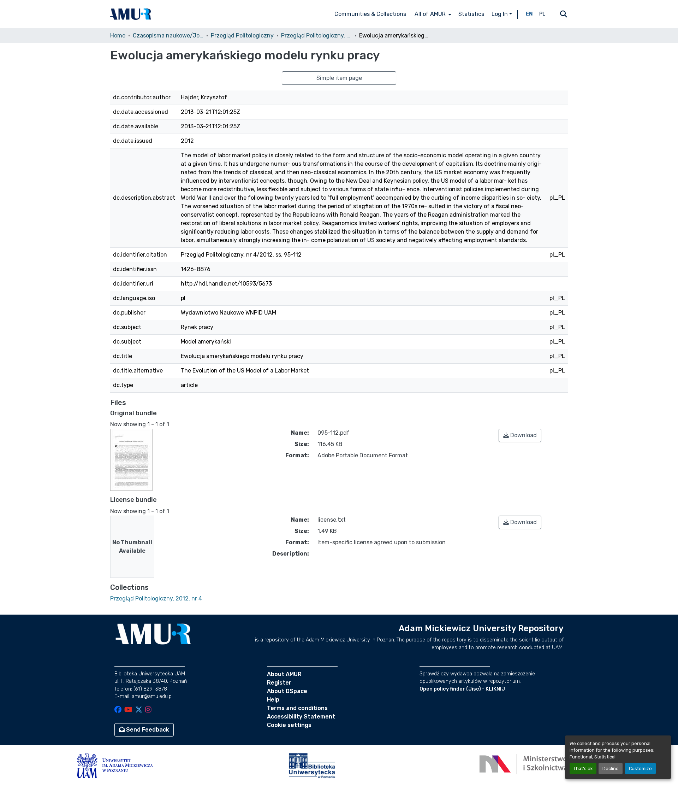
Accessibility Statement (301, 716)
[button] (130, 14)
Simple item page (339, 78)
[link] (520, 435)
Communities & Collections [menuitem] (370, 14)
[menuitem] (432, 14)
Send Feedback (147, 729)
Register (279, 682)
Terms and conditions (297, 708)
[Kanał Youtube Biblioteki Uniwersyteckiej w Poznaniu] (128, 710)
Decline (610, 768)
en (529, 14)
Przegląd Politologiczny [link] (242, 35)
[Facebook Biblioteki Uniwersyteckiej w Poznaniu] (117, 710)
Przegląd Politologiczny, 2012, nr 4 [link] (316, 35)
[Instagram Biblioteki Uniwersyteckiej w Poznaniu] (148, 710)
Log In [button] (500, 14)
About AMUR (284, 674)
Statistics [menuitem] (471, 14)
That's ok (583, 768)
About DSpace (287, 691)
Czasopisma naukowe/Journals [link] (168, 35)
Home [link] (117, 35)
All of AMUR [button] (430, 14)
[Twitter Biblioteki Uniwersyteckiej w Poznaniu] (138, 710)
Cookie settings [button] (289, 725)
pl (542, 14)
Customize (640, 768)
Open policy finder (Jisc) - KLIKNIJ (462, 689)
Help (273, 699)
